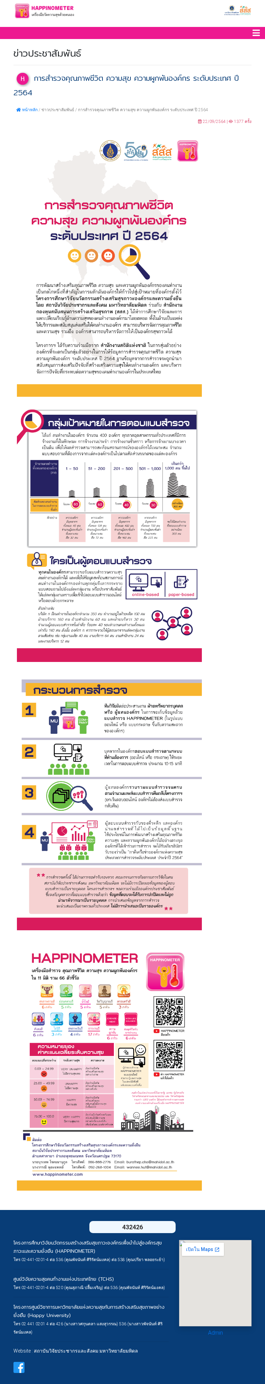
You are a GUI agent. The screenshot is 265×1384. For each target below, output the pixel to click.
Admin (215, 1332)
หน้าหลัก (29, 109)
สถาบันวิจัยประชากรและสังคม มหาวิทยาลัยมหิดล (86, 1351)
